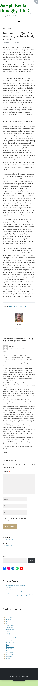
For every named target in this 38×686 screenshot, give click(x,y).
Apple (7, 621)
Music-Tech (9, 648)
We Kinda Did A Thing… (12, 589)
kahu (17, 42)
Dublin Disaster (8, 29)
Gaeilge (8, 631)
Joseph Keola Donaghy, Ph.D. (15, 8)
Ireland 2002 (9, 641)
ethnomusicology (10, 629)
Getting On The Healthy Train (14, 587)
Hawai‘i (8, 635)
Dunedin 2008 (9, 627)
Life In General (10, 643)
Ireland (20, 306)
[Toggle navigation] (19, 21)
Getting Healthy (10, 633)
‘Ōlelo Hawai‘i (9, 617)
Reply (5, 452)
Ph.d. (24, 306)
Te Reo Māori (9, 654)
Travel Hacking (10, 658)
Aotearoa (8, 619)
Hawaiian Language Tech (12, 637)
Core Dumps (9, 623)
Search (4, 556)
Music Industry (10, 647)
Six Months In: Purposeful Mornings (15, 585)
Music (7, 645)
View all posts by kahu (19, 328)
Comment (6, 472)
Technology (9, 656)
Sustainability (9, 652)
